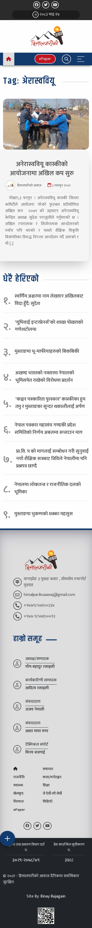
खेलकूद (18, 793)
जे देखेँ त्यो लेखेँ (52, 793)
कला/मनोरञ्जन (52, 777)
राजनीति (19, 777)
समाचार (48, 769)
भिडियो (47, 802)
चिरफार (18, 802)
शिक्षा (46, 785)
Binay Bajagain (52, 896)
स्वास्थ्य (18, 785)
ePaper (45, 58)
